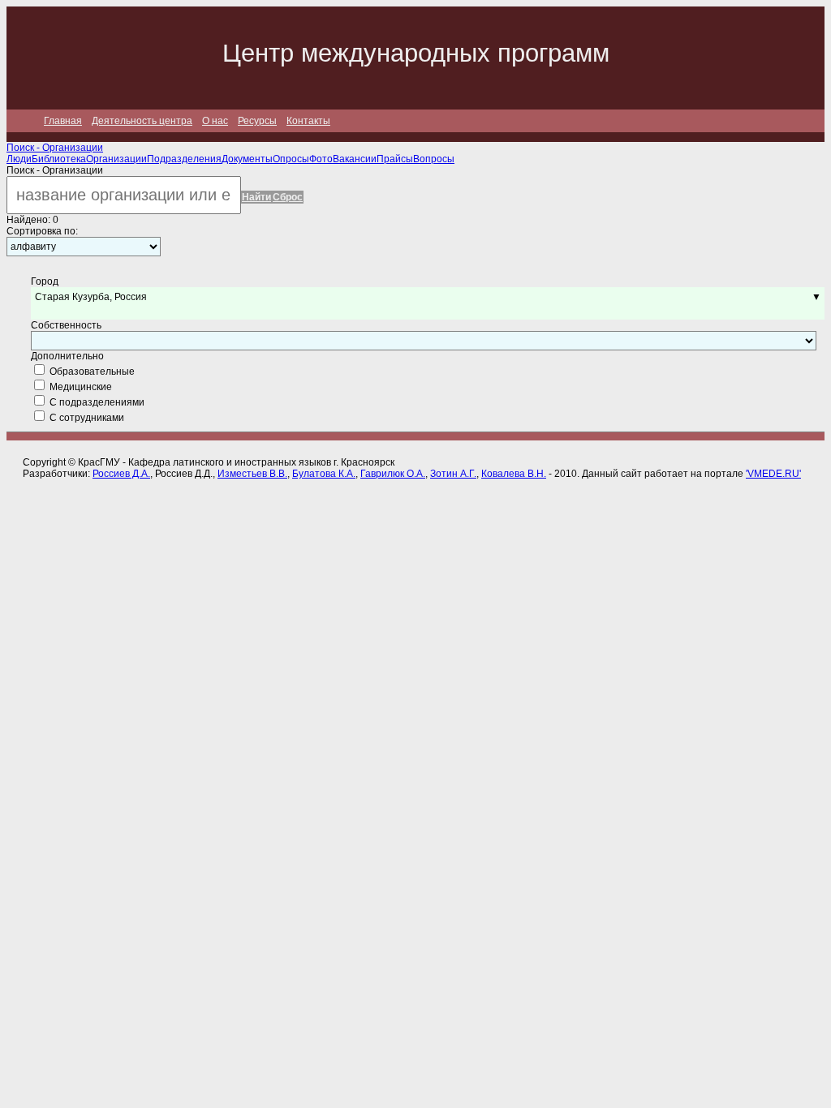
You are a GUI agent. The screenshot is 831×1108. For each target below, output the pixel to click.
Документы (247, 159)
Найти (256, 197)
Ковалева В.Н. (513, 473)
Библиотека (59, 159)
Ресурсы (257, 121)
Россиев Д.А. (121, 473)
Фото (321, 159)
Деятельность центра (142, 121)
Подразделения (184, 159)
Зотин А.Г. (453, 473)
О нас (215, 121)
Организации (116, 159)
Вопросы (433, 159)
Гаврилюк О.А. (392, 473)
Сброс (288, 197)
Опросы (291, 159)
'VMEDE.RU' (773, 473)
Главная (63, 121)
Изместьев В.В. (252, 473)
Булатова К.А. (323, 473)
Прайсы (395, 159)
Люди (19, 159)
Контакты (308, 121)
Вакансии (355, 159)
